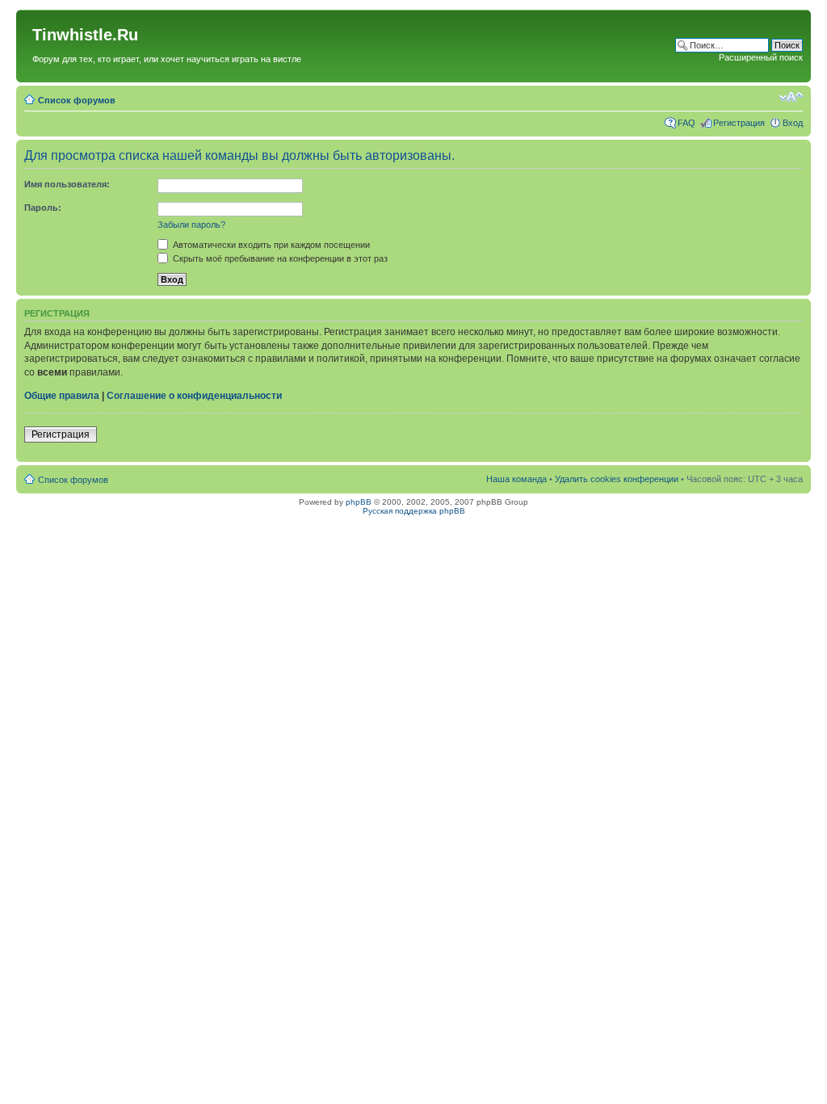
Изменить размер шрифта (791, 97)
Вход (793, 123)
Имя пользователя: (67, 184)
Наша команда (516, 479)
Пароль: (42, 207)
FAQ (686, 123)
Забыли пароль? (191, 224)
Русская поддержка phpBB (414, 510)
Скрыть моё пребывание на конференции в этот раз (279, 258)
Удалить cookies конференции (616, 479)
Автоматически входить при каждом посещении (270, 245)
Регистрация (739, 123)
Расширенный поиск (761, 57)
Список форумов (76, 100)
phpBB (359, 501)
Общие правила (61, 395)
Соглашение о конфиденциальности (194, 395)
